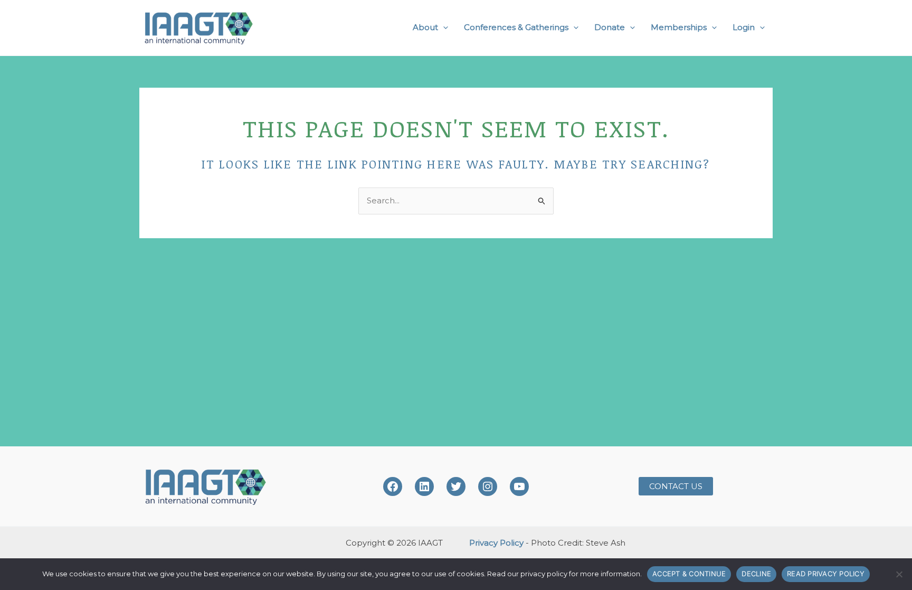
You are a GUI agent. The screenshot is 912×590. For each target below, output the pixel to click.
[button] (443, 27)
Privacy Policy (496, 543)
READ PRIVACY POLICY (825, 573)
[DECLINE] (899, 574)
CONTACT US (675, 486)
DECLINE (756, 573)
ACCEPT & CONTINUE (689, 573)
